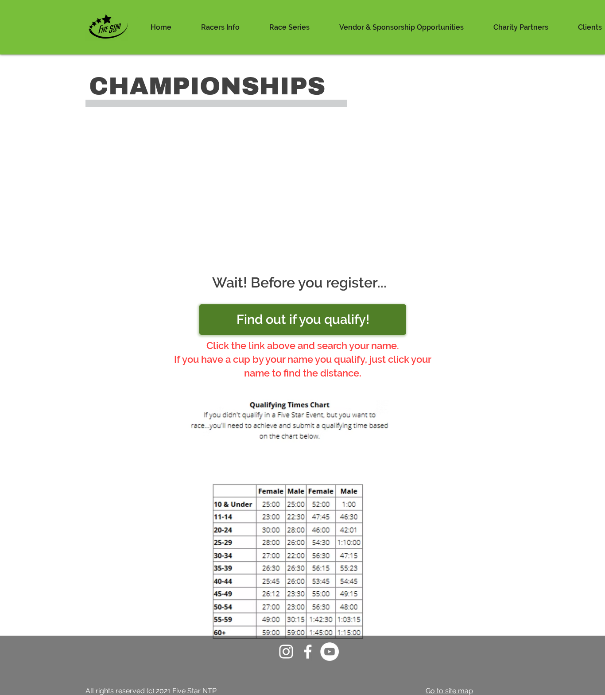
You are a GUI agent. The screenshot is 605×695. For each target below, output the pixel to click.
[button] (220, 27)
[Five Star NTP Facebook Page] (308, 651)
